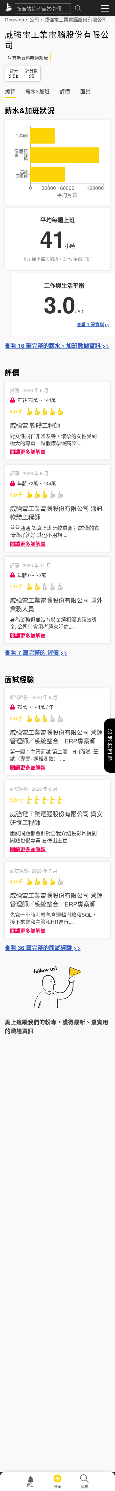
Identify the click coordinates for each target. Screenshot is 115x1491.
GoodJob (14, 19)
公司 (34, 19)
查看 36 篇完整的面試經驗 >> (42, 948)
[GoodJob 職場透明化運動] (10, 8)
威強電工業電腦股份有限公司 (75, 19)
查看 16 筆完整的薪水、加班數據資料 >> (57, 346)
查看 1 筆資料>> (93, 324)
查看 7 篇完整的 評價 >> (36, 652)
